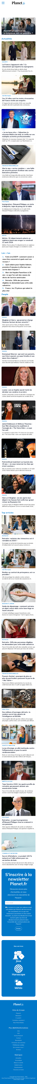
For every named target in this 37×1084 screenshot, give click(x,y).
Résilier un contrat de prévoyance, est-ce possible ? (18, 573)
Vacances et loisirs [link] (18, 1069)
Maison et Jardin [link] (18, 1062)
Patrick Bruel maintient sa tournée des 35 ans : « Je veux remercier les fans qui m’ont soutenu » (17, 464)
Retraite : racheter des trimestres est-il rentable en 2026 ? (18, 539)
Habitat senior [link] (18, 1065)
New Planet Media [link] (18, 1022)
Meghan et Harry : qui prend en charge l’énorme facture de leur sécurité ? (17, 321)
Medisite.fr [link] (18, 1015)
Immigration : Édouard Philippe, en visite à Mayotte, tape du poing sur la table (18, 205)
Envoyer (18, 928)
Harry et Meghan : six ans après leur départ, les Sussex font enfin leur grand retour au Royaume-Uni (17, 500)
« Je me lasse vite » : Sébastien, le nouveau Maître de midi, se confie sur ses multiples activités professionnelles (18, 134)
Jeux (18, 961)
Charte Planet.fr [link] (18, 1035)
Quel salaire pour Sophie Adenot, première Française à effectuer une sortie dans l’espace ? (17, 267)
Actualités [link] (18, 1058)
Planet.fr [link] (18, 1013)
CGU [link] (18, 1031)
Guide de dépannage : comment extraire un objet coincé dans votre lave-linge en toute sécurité (18, 608)
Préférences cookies (18, 1045)
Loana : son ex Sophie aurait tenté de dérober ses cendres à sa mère (17, 391)
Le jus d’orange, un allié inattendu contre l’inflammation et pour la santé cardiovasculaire (18, 750)
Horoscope (18, 974)
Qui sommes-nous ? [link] (18, 1047)
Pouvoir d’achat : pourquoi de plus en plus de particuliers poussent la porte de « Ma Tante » (18, 678)
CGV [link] (18, 1033)
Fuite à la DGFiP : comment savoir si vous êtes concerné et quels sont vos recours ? (18, 259)
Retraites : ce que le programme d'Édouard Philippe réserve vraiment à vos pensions (17, 822)
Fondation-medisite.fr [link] (18, 1020)
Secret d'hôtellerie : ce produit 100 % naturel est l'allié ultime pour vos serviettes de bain (17, 858)
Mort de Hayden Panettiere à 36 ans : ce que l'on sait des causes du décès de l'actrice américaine (17, 275)
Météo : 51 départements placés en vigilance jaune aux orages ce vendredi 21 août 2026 (17, 240)
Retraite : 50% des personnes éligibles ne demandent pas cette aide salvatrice (17, 282)
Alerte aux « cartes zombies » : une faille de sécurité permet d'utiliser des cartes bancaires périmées (18, 170)
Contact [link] (18, 1038)
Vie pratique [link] (18, 1060)
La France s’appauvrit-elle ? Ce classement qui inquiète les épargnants (17, 66)
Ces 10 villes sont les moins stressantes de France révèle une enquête (17, 30)
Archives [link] (18, 1049)
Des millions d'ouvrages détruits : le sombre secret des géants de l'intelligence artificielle (16, 714)
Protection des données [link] (18, 1042)
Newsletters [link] (18, 1040)
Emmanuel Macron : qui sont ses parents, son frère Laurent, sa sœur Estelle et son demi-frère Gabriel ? (18, 356)
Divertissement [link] (18, 1067)
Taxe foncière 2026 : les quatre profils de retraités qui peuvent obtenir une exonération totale (18, 786)
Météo (18, 988)
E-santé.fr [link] (18, 1018)
